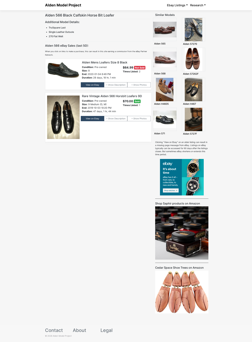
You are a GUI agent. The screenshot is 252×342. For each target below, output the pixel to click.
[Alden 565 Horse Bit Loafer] (164, 29)
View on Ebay (92, 85)
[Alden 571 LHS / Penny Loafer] (164, 119)
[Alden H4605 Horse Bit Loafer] (164, 89)
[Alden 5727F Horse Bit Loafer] (193, 119)
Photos (143, 85)
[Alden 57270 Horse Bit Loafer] (193, 29)
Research (196, 5)
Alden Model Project (63, 5)
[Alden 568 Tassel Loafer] (164, 59)
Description (119, 85)
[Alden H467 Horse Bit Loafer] (193, 89)
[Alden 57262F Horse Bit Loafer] (193, 59)
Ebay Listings (176, 5)
